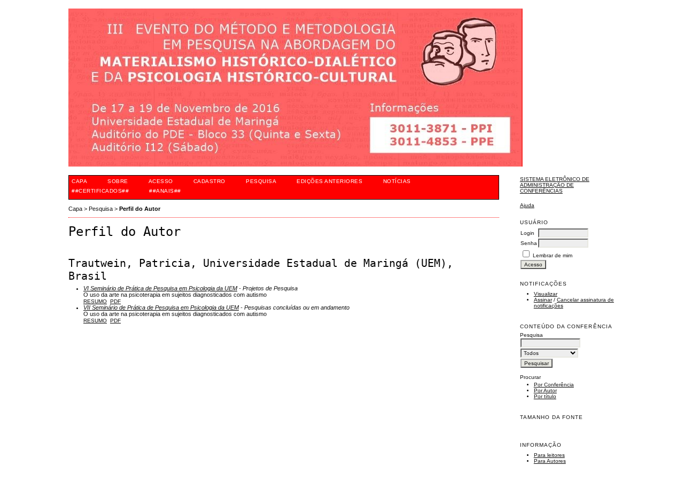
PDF (115, 301)
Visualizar (545, 294)
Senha (528, 243)
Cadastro (209, 181)
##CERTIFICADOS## (100, 191)
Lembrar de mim (552, 255)
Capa (79, 181)
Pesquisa (261, 181)
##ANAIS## (165, 191)
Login (527, 233)
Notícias (397, 181)
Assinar (543, 300)
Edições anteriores (329, 181)
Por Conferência (554, 385)
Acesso (161, 181)
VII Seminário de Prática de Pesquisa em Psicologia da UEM (161, 307)
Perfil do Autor (139, 209)
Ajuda (527, 205)
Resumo (95, 301)
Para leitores (549, 455)
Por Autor (545, 390)
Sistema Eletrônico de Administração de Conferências (554, 185)
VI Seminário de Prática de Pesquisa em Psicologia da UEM (160, 288)
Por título (545, 396)
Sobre (117, 181)
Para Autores (550, 461)
